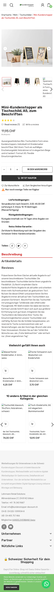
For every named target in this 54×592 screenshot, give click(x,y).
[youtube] (10, 526)
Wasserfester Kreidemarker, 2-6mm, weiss (12, 379)
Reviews (7, 268)
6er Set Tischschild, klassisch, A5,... (11, 433)
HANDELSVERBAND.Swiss (23, 520)
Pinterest (25, 245)
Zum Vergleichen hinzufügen (38, 186)
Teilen (12, 245)
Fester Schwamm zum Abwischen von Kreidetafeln (39, 379)
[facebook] (4, 526)
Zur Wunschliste (11, 186)
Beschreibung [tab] (11, 254)
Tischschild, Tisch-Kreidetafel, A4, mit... (38, 433)
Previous (5, 48)
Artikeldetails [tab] (11, 261)
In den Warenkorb (37, 169)
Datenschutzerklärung (11, 584)
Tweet (18, 245)
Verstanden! (11, 587)
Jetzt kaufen (28, 178)
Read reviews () (12, 124)
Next (49, 48)
